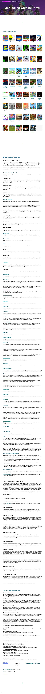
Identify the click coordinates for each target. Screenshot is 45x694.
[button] (1, 1)
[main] (22, 7)
